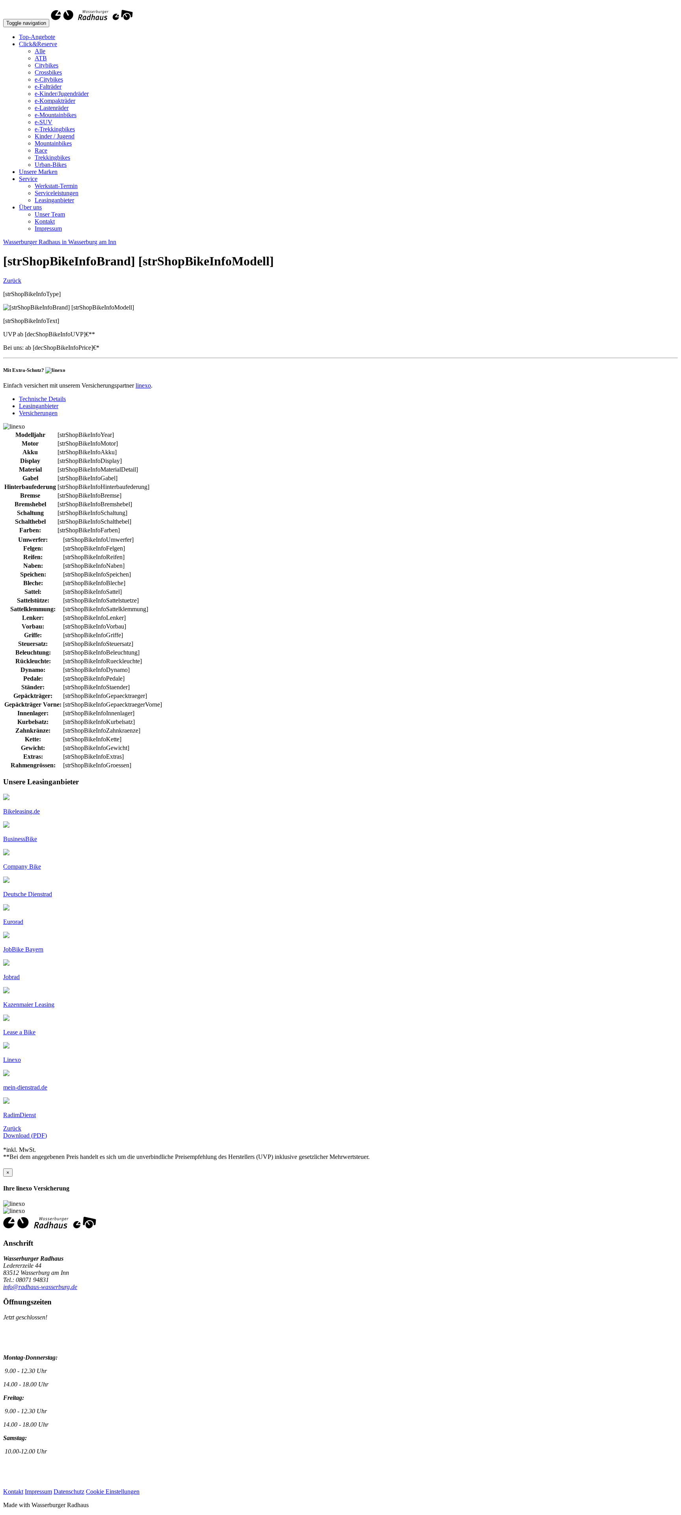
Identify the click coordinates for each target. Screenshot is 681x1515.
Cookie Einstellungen (113, 1491)
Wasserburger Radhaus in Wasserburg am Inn (59, 242)
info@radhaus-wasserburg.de (40, 1287)
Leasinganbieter (54, 200)
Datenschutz (69, 1491)
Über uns (30, 207)
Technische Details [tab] (42, 399)
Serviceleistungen (56, 193)
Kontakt (45, 221)
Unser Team (50, 214)
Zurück (12, 280)
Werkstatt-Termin (56, 186)
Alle (40, 51)
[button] (21, 811)
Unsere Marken (38, 171)
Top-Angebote (37, 37)
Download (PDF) (25, 1135)
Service (28, 178)
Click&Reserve (38, 44)
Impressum (48, 228)
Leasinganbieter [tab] (38, 406)
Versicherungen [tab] (38, 413)
